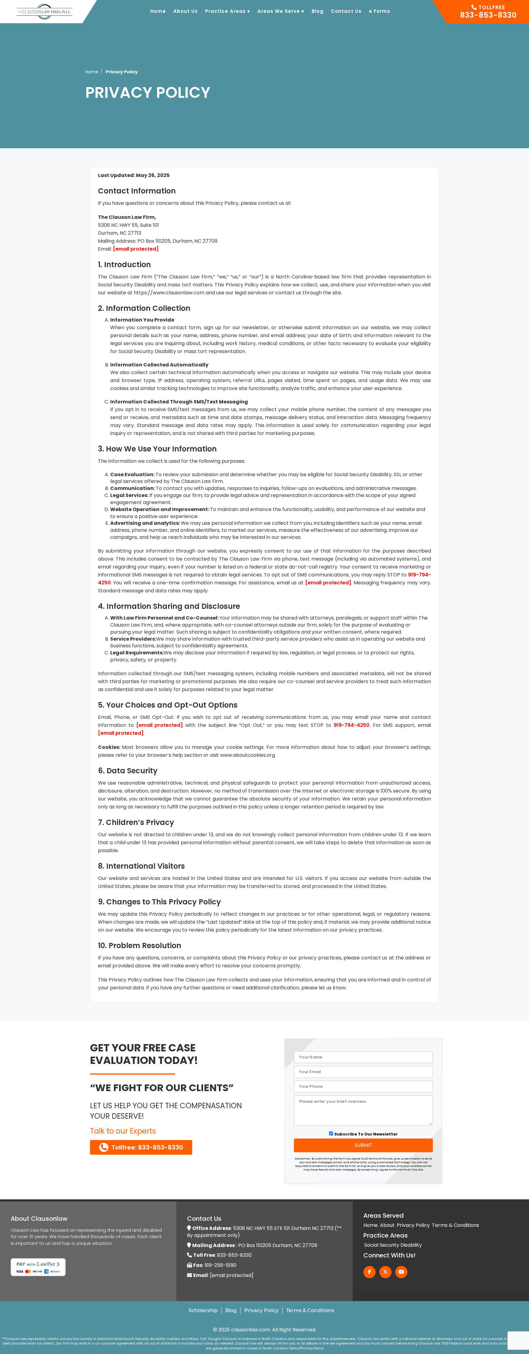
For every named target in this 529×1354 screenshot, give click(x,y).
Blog (318, 11)
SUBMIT (363, 1145)
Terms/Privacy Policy (306, 1348)
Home (158, 11)
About (387, 1225)
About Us (185, 11)
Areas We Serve (280, 11)
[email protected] (136, 248)
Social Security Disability (393, 1245)
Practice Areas (227, 11)
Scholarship (203, 1310)
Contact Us (346, 11)
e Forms (379, 11)
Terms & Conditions (455, 1225)
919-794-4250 (352, 725)
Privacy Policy (413, 1225)
